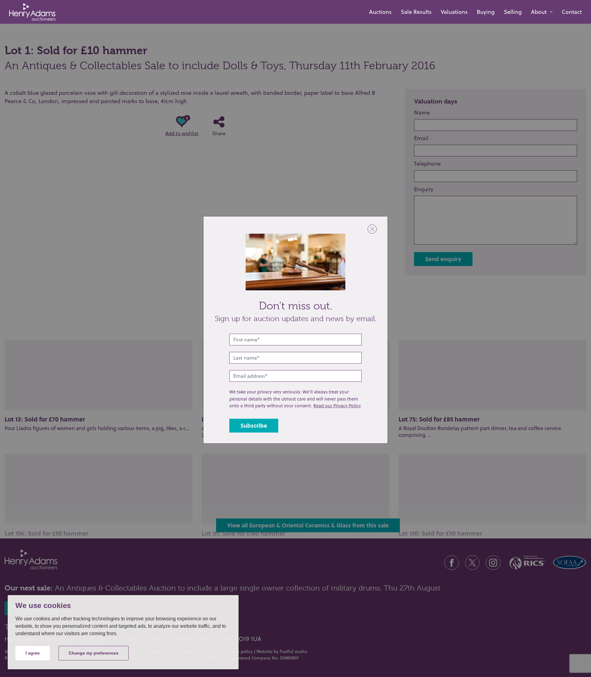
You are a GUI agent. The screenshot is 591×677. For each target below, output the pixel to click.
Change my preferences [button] (94, 653)
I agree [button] (33, 653)
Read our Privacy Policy (336, 405)
